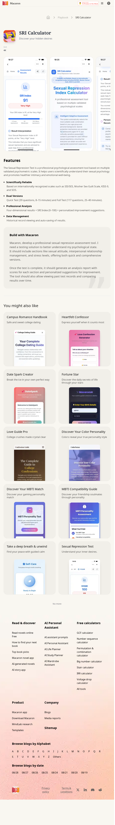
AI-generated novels (23, 663)
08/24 (55, 772)
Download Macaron (23, 718)
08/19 (84, 772)
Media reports (52, 718)
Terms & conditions (66, 789)
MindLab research (22, 724)
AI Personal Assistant (56, 643)
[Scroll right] (106, 105)
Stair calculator (85, 667)
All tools (81, 689)
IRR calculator (84, 673)
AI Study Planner (53, 655)
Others (57, 756)
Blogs (47, 712)
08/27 (25, 772)
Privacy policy (46, 789)
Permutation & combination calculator (85, 652)
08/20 (74, 772)
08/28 (15, 772)
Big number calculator (89, 661)
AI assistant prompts (56, 637)
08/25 (45, 772)
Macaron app (19, 712)
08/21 (64, 772)
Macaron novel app (23, 658)
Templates (18, 730)
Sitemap (50, 728)
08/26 (35, 772)
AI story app (19, 669)
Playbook (63, 17)
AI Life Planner (52, 649)
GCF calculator (85, 632)
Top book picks (20, 652)
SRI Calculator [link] (83, 17)
